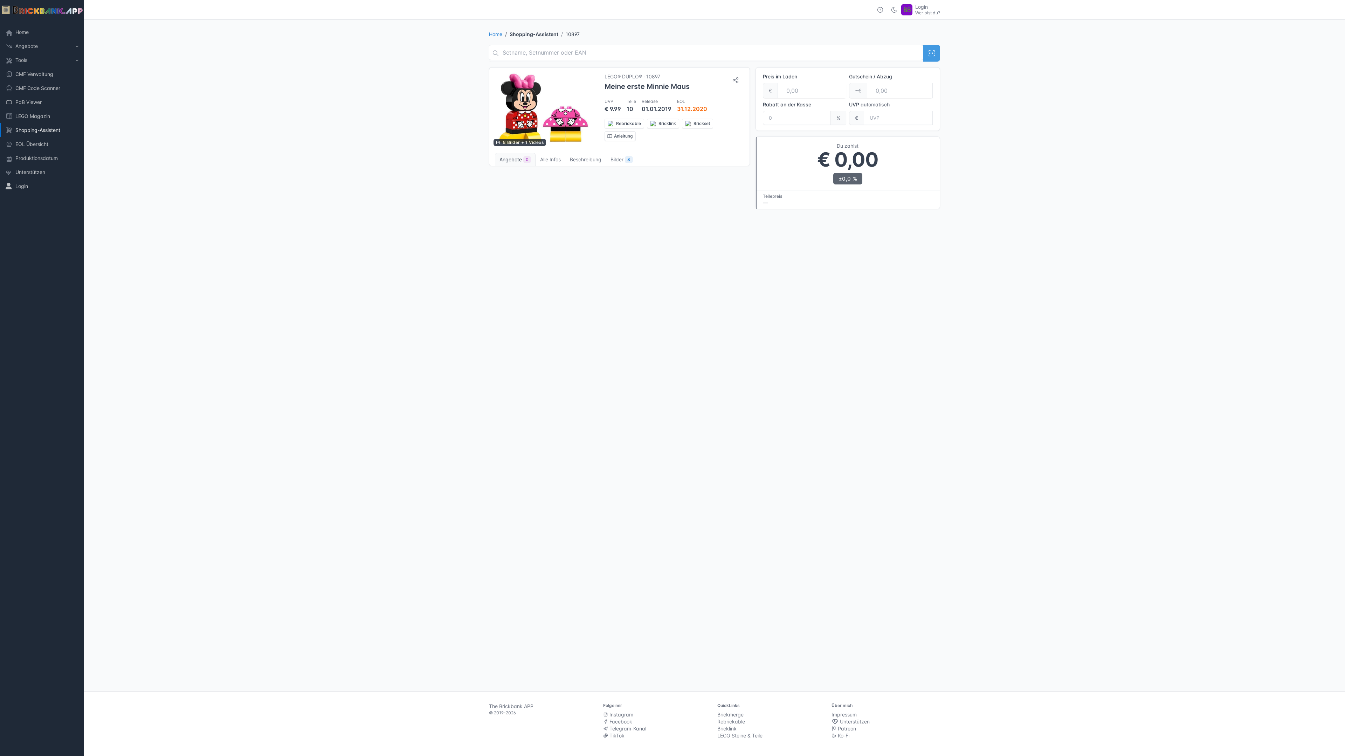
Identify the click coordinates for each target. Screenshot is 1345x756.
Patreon (846, 729)
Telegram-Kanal (627, 729)
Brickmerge (730, 715)
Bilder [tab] (620, 159)
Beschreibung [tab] (585, 159)
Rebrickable (731, 721)
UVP (869, 104)
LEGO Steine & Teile (740, 735)
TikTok (616, 735)
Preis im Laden (780, 76)
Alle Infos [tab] (550, 159)
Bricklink (727, 729)
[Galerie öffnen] (543, 108)
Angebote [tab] (514, 159)
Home (495, 34)
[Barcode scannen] (931, 53)
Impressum (844, 715)
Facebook (620, 721)
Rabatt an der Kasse (787, 104)
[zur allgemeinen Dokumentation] (880, 9)
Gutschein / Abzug (870, 76)
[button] (42, 46)
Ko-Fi (842, 735)
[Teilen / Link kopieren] (736, 80)
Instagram (620, 715)
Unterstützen (854, 721)
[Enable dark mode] (894, 9)
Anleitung (623, 136)
